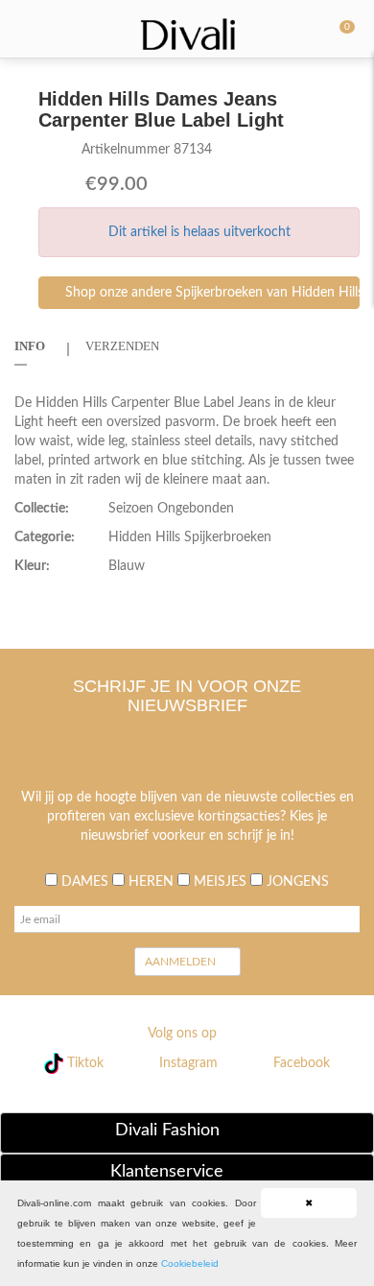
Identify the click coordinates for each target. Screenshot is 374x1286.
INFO (29, 346)
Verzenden (122, 346)
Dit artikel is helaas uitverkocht (199, 232)
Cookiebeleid (190, 1263)
